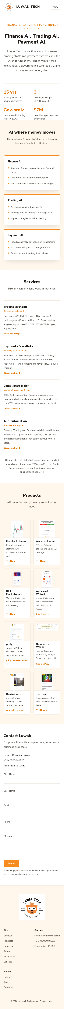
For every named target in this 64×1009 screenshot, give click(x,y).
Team (7, 951)
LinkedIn (8, 977)
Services (8, 935)
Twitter (8, 982)
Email (6, 805)
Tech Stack (9, 956)
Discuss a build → (13, 373)
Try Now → (12, 561)
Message (8, 836)
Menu (55, 6)
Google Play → (44, 663)
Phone (7, 821)
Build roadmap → (13, 333)
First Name (9, 774)
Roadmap (9, 946)
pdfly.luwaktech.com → (17, 662)
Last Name (9, 790)
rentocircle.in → (14, 710)
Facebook (9, 987)
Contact (8, 961)
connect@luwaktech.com (17, 755)
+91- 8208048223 (14, 760)
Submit (11, 863)
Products (8, 941)
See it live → (42, 614)
